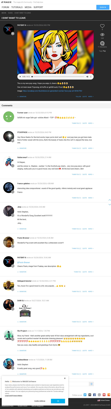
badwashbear (23, 360)
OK (58, 401)
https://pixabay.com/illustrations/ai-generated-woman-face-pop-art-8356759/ (52, 91)
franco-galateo (23, 183)
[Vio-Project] (8, 335)
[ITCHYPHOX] (8, 136)
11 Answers (102, 47)
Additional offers (7, 406)
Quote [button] (84, 96)
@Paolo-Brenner (23, 262)
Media (28, 7)
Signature (22, 96)
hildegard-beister (24, 281)
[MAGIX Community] (6, 2)
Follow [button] (78, 96)
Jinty (19, 207)
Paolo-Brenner (23, 238)
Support (38, 7)
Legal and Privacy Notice (13, 395)
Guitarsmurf (22, 157)
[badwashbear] (8, 363)
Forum (5, 7)
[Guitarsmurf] (8, 161)
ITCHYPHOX (22, 132)
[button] (91, 96)
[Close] (64, 378)
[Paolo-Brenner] (8, 242)
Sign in (103, 7)
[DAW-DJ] (8, 304)
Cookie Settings (39, 401)
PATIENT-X (21, 25)
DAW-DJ (20, 301)
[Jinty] (8, 211)
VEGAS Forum (22, 406)
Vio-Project (22, 331)
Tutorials (17, 7)
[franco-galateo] (8, 187)
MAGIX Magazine (37, 406)
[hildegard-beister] (8, 285)
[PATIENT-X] (8, 29)
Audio (10, 13)
